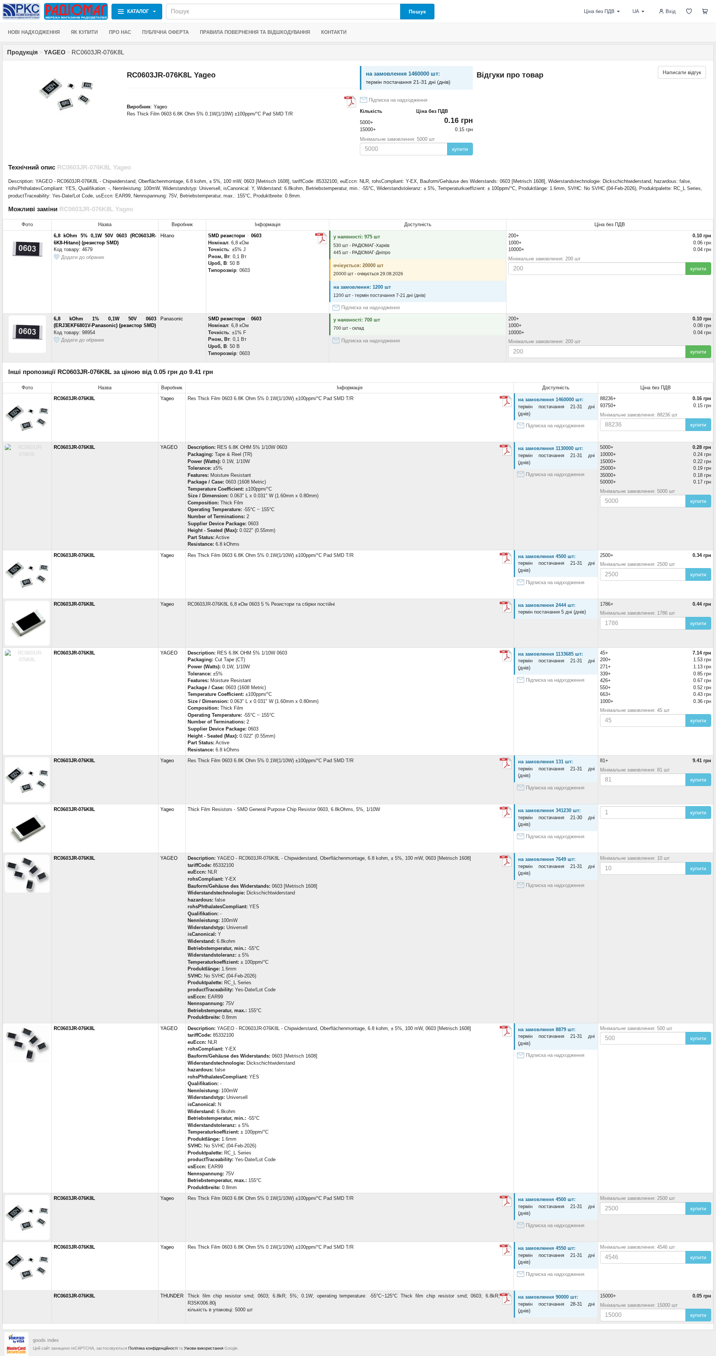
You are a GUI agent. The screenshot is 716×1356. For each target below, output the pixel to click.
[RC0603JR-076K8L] (506, 861)
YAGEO (169, 447)
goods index (46, 1340)
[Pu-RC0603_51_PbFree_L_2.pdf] (506, 607)
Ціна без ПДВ (599, 11)
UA (635, 11)
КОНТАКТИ (333, 32)
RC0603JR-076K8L (74, 398)
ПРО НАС (120, 32)
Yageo (160, 107)
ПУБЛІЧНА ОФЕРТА (165, 32)
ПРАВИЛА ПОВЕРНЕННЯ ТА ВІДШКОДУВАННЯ (255, 32)
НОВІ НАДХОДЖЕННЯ (34, 32)
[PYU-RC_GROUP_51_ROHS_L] (506, 450)
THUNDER (171, 1296)
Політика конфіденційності (153, 1348)
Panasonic (171, 318)
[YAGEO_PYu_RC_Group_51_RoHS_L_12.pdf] (506, 812)
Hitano (167, 235)
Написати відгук (682, 72)
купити (460, 149)
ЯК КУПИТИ (84, 32)
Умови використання (203, 1348)
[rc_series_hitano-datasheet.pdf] (321, 238)
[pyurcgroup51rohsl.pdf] (350, 102)
